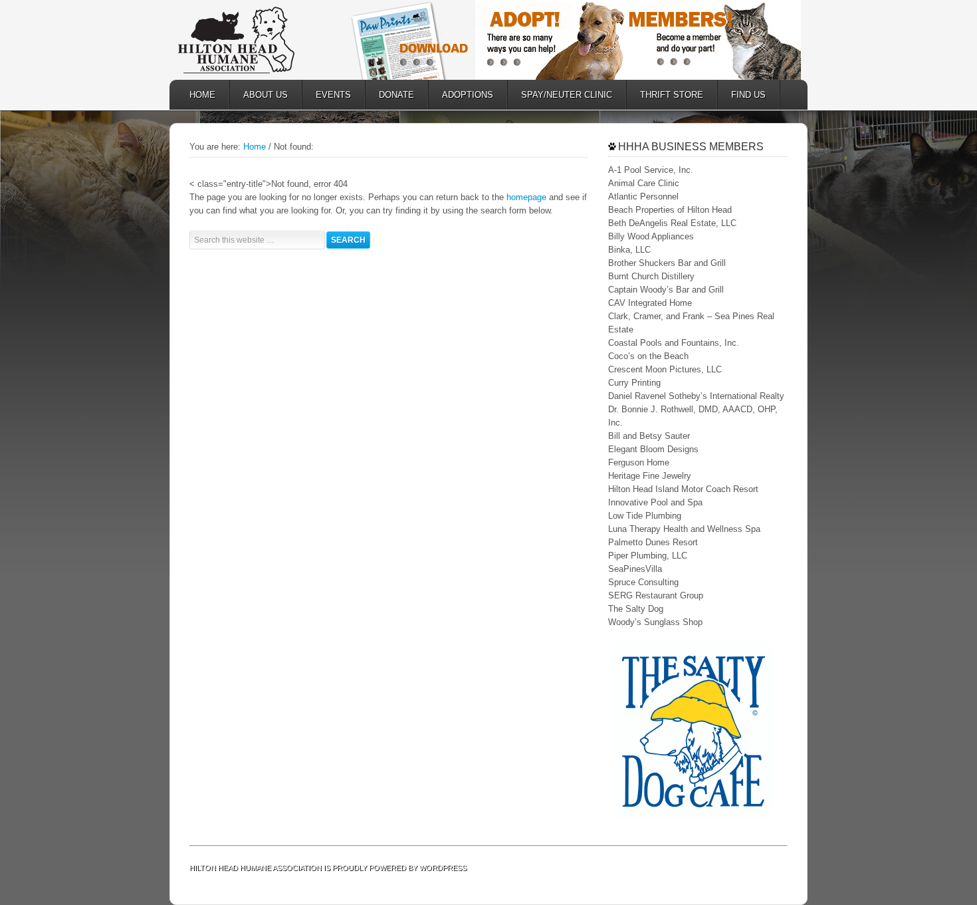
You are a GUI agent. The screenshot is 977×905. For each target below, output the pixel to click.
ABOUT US (259, 95)
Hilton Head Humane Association (255, 40)
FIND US (748, 95)
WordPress (443, 868)
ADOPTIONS (461, 95)
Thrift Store (665, 95)
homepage (526, 197)
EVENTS (333, 95)
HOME (202, 95)
